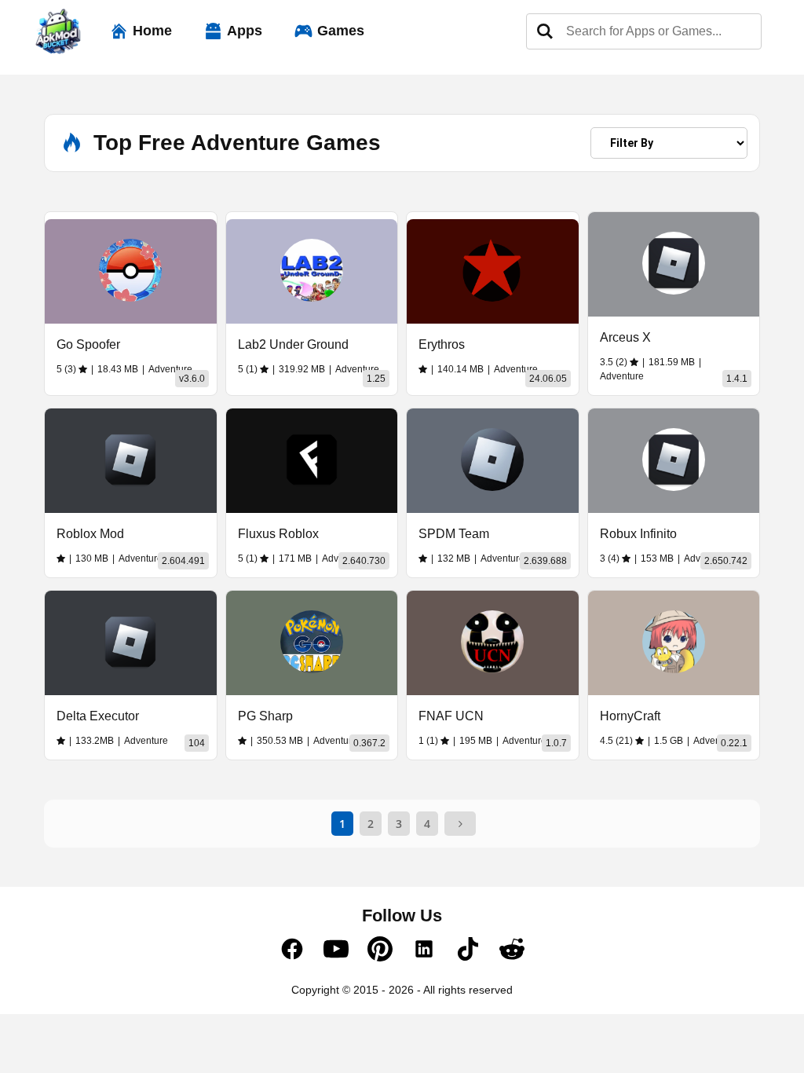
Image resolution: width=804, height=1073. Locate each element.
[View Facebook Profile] (292, 957)
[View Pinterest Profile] (380, 957)
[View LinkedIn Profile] (424, 957)
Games (340, 30)
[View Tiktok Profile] (468, 957)
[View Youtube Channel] (336, 957)
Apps (244, 30)
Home (152, 30)
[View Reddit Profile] (511, 957)
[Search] (545, 31)
